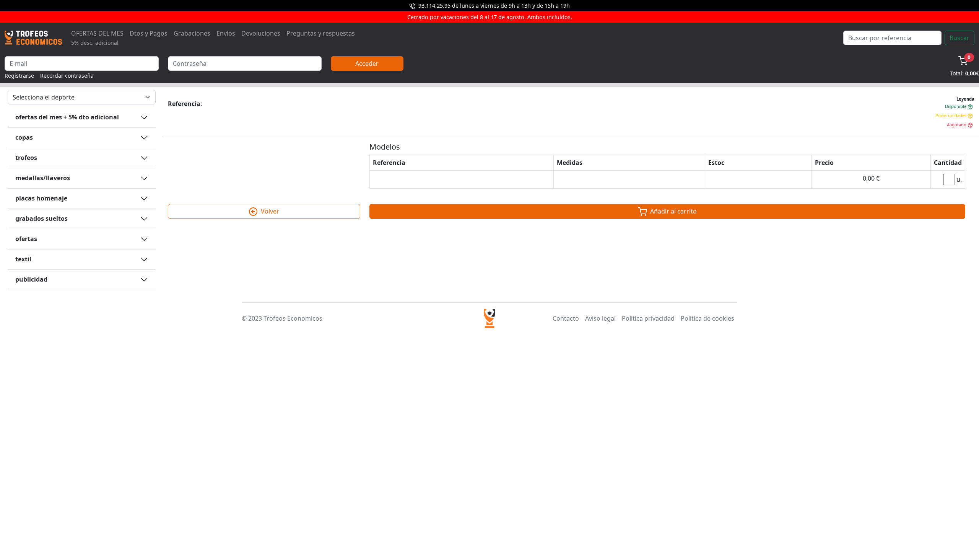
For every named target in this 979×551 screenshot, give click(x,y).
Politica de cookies (707, 318)
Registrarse (19, 75)
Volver (269, 211)
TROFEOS (26, 157)
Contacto (566, 318)
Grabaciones (192, 33)
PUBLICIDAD (31, 279)
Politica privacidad (648, 318)
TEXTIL (23, 259)
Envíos (225, 33)
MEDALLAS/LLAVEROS (42, 178)
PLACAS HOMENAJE (41, 198)
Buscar (959, 38)
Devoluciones (260, 33)
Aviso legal (600, 318)
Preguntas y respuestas (320, 33)
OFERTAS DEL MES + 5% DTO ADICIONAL (67, 117)
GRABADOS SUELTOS (41, 218)
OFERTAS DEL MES (97, 37)
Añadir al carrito (673, 211)
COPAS (24, 137)
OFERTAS (26, 239)
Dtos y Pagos (149, 33)
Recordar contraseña (67, 75)
